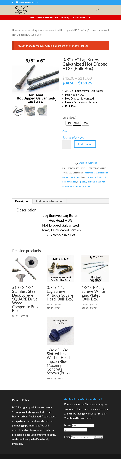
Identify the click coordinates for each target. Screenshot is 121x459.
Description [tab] (22, 201)
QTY (65, 117)
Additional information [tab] (49, 201)
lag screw (74, 186)
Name (67, 425)
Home (15, 30)
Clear (65, 131)
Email (67, 436)
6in (100, 177)
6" (97, 177)
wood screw (84, 186)
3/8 (87, 177)
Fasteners (26, 30)
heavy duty (87, 181)
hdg (79, 181)
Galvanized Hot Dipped (60, 30)
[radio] (69, 123)
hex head (97, 181)
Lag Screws (39, 30)
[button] (55, 82)
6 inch (93, 177)
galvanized (71, 181)
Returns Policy (20, 400)
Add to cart (85, 144)
